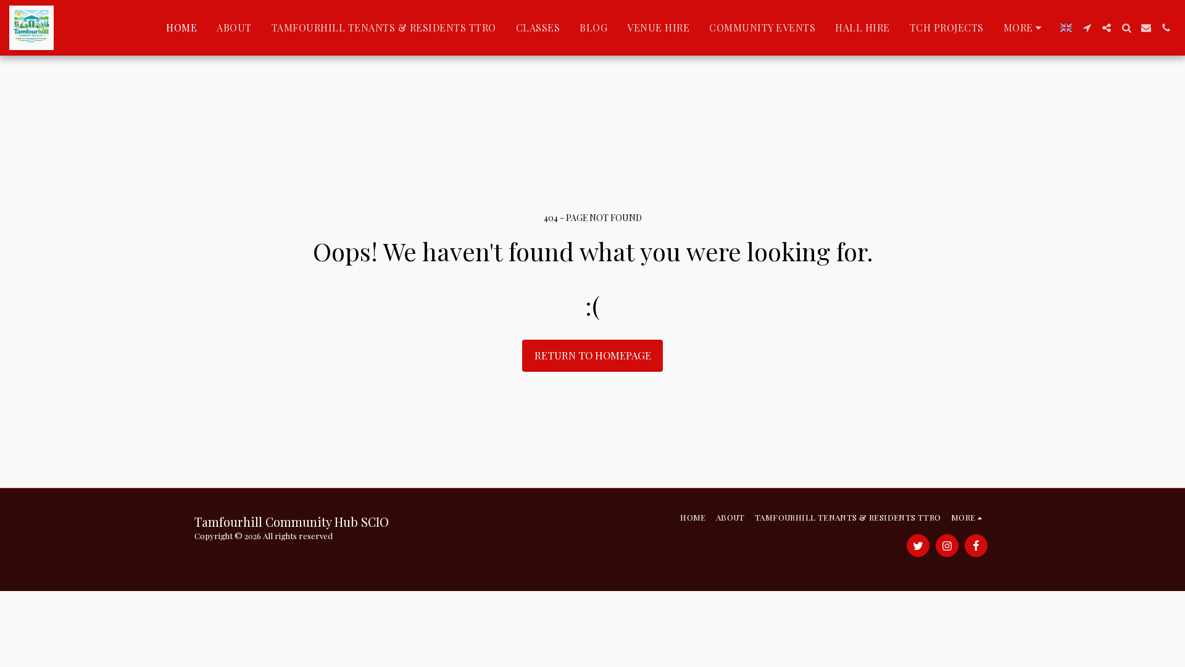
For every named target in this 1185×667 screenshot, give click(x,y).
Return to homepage (592, 355)
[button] (1087, 28)
